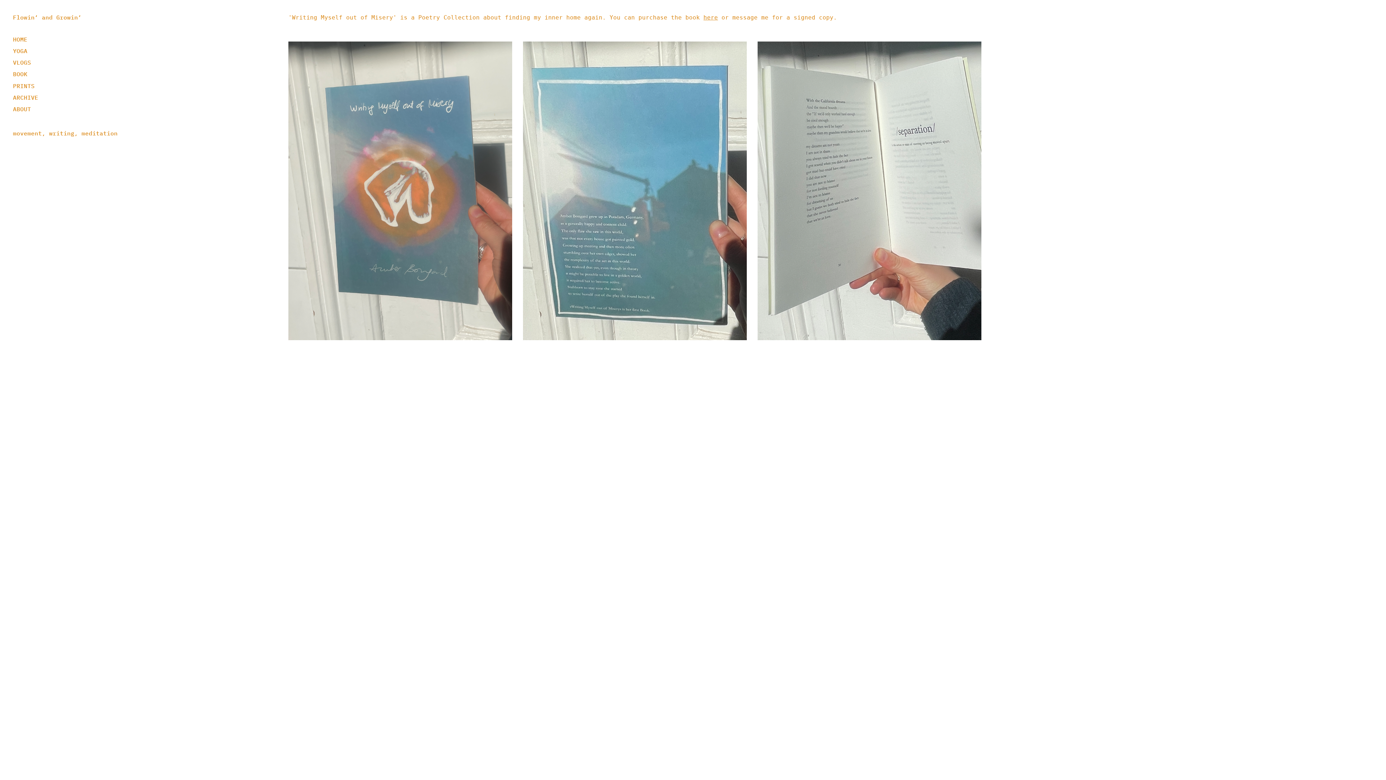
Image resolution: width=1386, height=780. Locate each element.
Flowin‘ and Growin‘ (47, 17)
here (710, 17)
